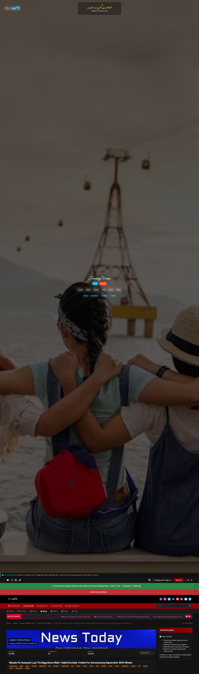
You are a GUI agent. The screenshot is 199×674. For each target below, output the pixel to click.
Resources (43, 606)
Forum (80, 290)
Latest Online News (20, 639)
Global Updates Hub (30, 643)
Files (103, 290)
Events (65, 611)
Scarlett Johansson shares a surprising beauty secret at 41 (120, 616)
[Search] (190, 606)
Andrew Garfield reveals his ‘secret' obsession (150, 616)
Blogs (88, 290)
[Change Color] (20, 580)
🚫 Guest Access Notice (97, 592)
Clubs (75, 611)
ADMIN (18, 643)
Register (103, 283)
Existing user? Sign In (162, 580)
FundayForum (99, 278)
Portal (85, 296)
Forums (34, 611)
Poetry (111, 290)
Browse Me (29, 606)
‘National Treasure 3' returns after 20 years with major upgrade (86, 616)
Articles (11, 611)
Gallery (96, 290)
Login (95, 283)
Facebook (94, 296)
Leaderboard (15, 606)
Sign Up (178, 580)
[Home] (8, 580)
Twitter (113, 296)
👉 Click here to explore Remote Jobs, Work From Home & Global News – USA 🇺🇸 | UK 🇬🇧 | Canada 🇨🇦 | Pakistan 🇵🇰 (97, 586)
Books (119, 290)
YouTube (104, 296)
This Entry (182, 606)
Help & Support (72, 606)
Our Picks (22, 611)
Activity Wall (57, 606)
